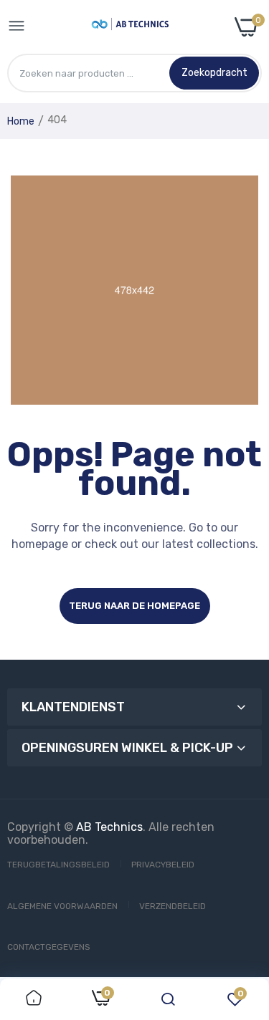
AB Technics (109, 827)
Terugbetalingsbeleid (58, 865)
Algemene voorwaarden (62, 906)
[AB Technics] (130, 27)
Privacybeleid (162, 865)
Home (20, 121)
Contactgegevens (48, 947)
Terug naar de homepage (134, 605)
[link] (33, 999)
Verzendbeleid (172, 906)
